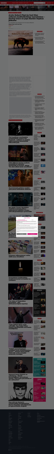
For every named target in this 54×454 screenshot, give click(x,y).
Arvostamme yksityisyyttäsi (21, 219)
